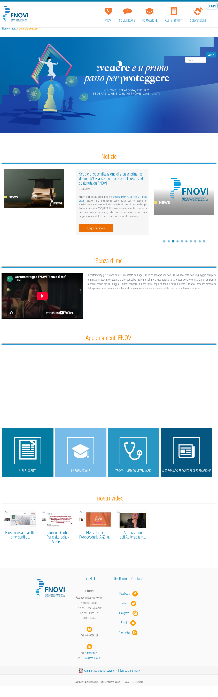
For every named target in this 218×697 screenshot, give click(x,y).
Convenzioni (198, 21)
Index (14, 28)
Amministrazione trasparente (99, 670)
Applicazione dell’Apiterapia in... (133, 535)
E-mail (124, 623)
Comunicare (127, 21)
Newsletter (125, 632)
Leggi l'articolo (96, 228)
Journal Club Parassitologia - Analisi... (58, 537)
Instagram (126, 613)
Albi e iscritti (173, 21)
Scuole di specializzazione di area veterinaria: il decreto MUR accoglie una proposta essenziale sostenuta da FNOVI (111, 178)
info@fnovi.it (93, 653)
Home (5, 28)
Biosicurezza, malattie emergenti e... (20, 535)
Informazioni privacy (129, 670)
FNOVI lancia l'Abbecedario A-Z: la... (95, 535)
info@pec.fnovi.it (92, 658)
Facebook (125, 594)
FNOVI (108, 21)
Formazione (150, 21)
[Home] (16, 12)
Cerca (211, 59)
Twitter (125, 603)
